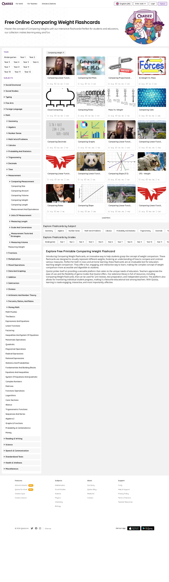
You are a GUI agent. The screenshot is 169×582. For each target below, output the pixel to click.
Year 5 (26, 62)
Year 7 (7, 67)
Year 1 (22, 57)
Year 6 (35, 62)
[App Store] (133, 528)
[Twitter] (32, 528)
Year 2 (32, 57)
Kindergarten (10, 57)
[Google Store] (147, 528)
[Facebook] (36, 528)
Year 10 (7, 72)
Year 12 (28, 72)
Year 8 (16, 67)
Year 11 (18, 72)
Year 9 (26, 67)
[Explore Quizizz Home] (7, 3)
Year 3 (7, 62)
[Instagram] (40, 528)
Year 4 (16, 62)
